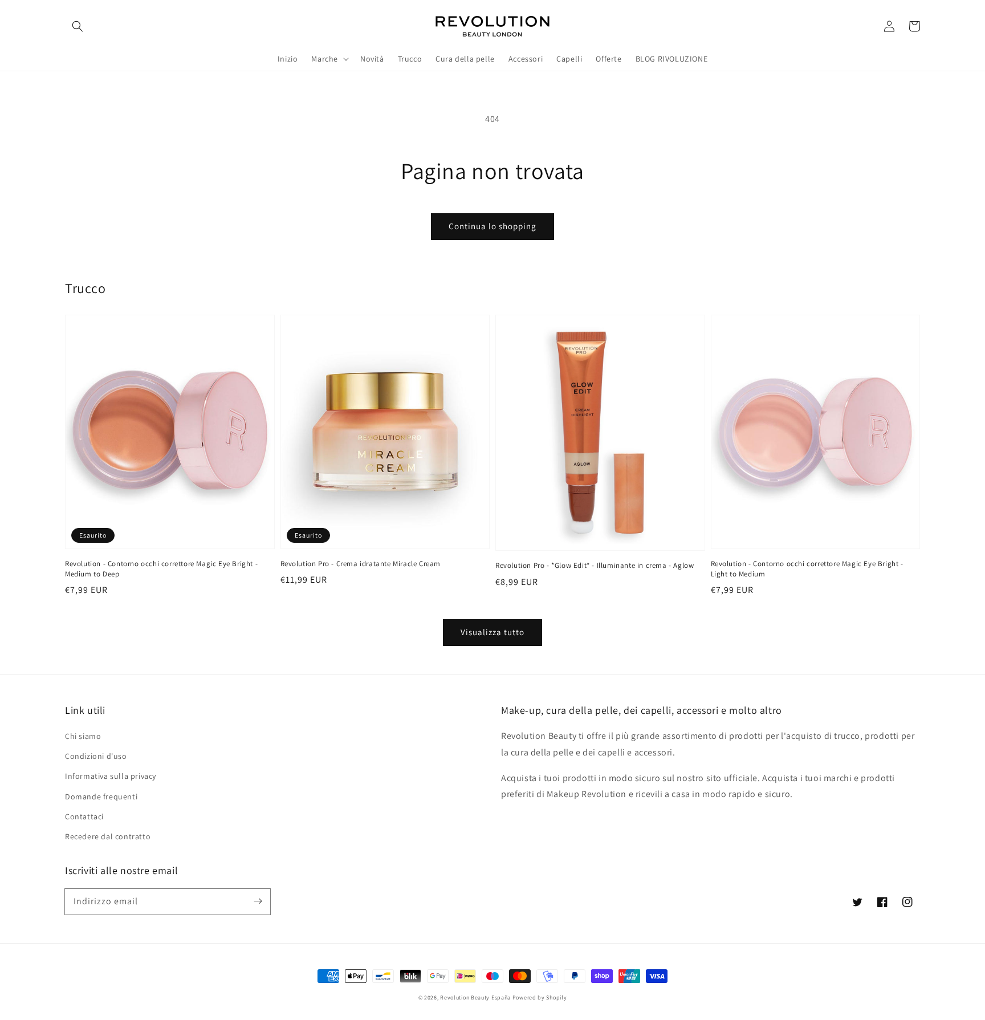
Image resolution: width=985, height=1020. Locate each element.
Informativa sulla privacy (110, 776)
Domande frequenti (101, 796)
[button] (77, 26)
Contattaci (84, 816)
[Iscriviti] (257, 901)
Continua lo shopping (492, 226)
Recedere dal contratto (107, 836)
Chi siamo (83, 736)
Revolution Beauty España (475, 997)
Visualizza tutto (492, 632)
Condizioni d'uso (96, 756)
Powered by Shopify (539, 997)
